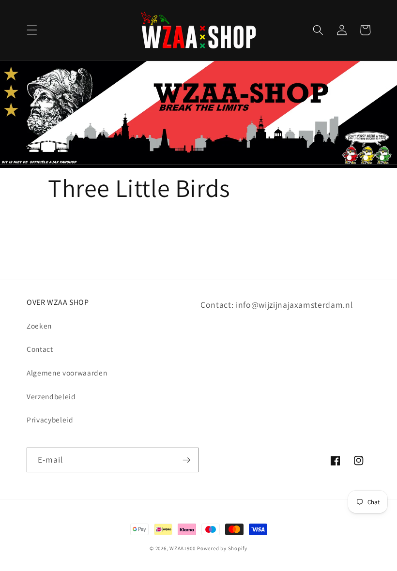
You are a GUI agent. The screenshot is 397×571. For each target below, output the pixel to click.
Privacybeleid (50, 419)
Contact (40, 349)
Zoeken (39, 326)
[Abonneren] (186, 460)
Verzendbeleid (51, 396)
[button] (32, 30)
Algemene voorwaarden (67, 372)
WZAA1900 (182, 548)
